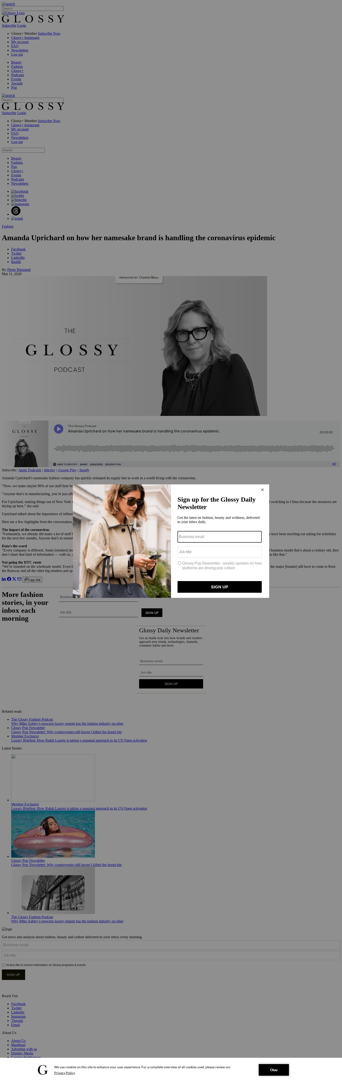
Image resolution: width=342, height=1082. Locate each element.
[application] (171, 1070)
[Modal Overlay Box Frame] (171, 541)
